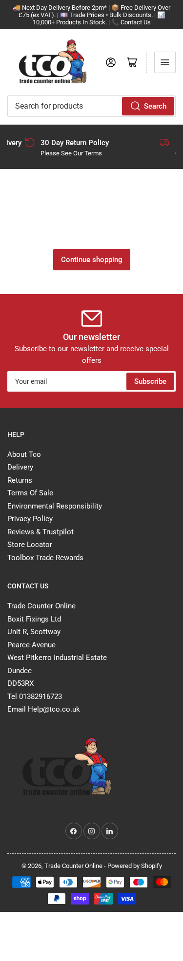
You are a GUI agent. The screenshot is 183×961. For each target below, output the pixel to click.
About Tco (24, 454)
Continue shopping (91, 259)
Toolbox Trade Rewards (45, 557)
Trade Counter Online (74, 865)
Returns (19, 480)
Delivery (20, 467)
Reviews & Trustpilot (40, 532)
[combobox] (91, 106)
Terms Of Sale (30, 493)
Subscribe (150, 381)
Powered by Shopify (134, 865)
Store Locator (29, 544)
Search (155, 106)
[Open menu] (165, 62)
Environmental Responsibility (54, 506)
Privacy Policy (30, 518)
